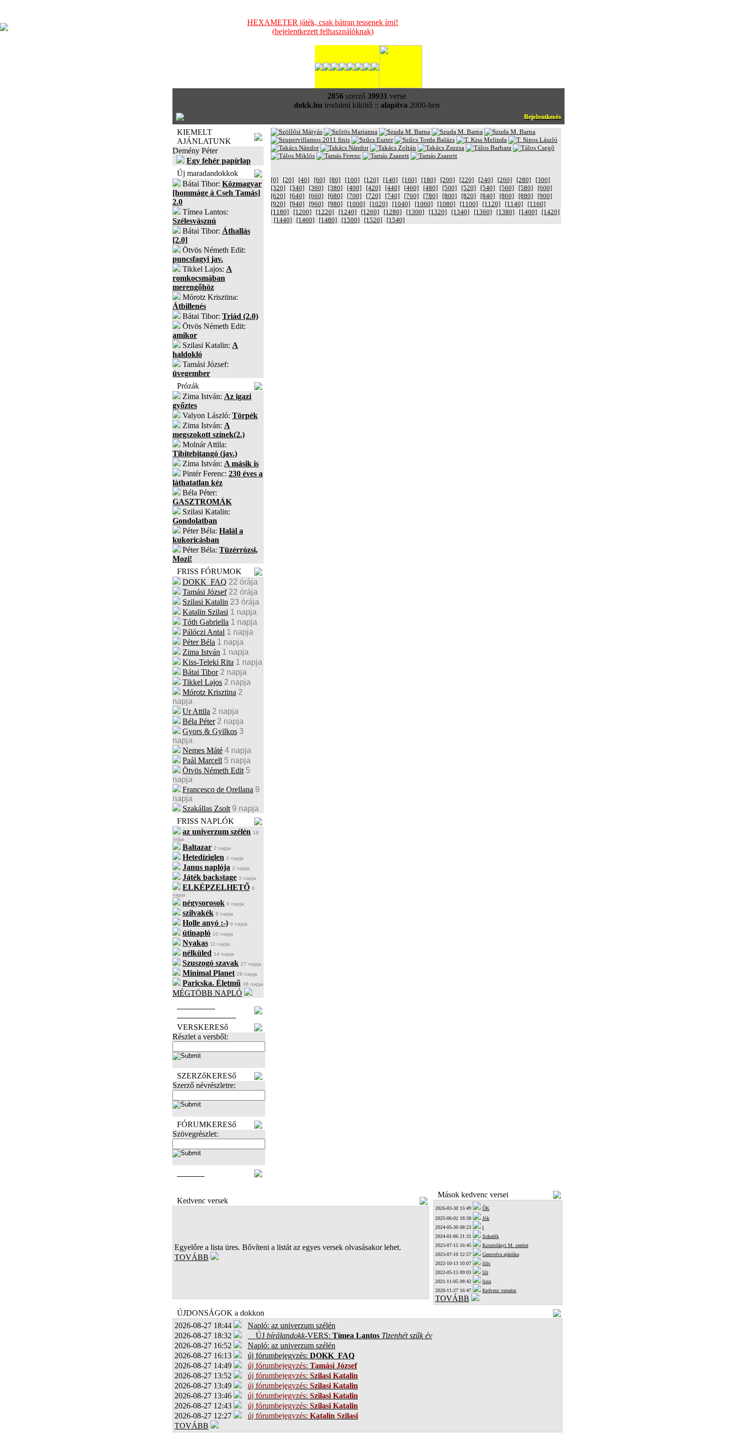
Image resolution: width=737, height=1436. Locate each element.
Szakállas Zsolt (206, 808)
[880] (525, 196)
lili (485, 1272)
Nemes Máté (202, 750)
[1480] (328, 220)
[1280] (393, 212)
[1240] (347, 212)
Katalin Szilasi (205, 612)
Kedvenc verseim (499, 1290)
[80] (334, 180)
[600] (544, 188)
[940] (297, 204)
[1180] (280, 212)
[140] (390, 180)
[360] (316, 188)
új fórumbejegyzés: (301, 1355)
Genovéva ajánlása (500, 1254)
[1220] (325, 212)
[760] (411, 196)
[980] (335, 204)
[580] (525, 188)
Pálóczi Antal (203, 632)
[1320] (438, 212)
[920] (278, 204)
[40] (303, 180)
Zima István (201, 652)
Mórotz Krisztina (209, 692)
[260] (504, 180)
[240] (485, 180)
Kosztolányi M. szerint (505, 1245)
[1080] (446, 204)
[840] (487, 196)
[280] (523, 180)
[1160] (536, 204)
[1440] (283, 220)
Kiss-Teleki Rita (208, 662)
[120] (371, 180)
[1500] (350, 220)
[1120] (491, 204)
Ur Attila (196, 711)
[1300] (415, 212)
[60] (319, 180)
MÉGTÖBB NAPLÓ (207, 993)
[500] (449, 188)
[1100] (469, 204)
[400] (354, 188)
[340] (297, 188)
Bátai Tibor (200, 672)
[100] (352, 180)
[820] (468, 196)
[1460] (305, 220)
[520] (468, 188)
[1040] (401, 204)
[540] (487, 188)
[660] (316, 196)
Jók (485, 1218)
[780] (430, 196)
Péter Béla (198, 642)
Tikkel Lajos (202, 682)
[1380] (505, 212)
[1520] (373, 220)
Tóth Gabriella (205, 622)
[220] (466, 180)
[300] (542, 180)
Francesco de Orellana (217, 789)
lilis (486, 1263)
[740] (392, 196)
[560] (506, 188)
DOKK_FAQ (204, 582)
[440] (392, 188)
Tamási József (204, 592)
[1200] (302, 212)
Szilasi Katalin (205, 602)
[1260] (370, 212)
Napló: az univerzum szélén (291, 1325)
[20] (288, 180)
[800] (449, 196)
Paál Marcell (202, 760)
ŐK (485, 1208)
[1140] (514, 204)
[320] (278, 188)
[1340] (460, 212)
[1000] (356, 204)
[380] (335, 188)
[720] (373, 196)
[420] (373, 188)
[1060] (424, 204)
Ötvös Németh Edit (213, 770)
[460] (411, 188)
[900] (544, 196)
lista (486, 1281)
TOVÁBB (191, 1257)
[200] (447, 180)
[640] (297, 196)
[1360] (483, 212)
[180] (428, 180)
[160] (409, 180)
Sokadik (490, 1236)
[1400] (528, 212)
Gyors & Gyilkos (209, 731)
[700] (354, 196)
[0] (274, 180)
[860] (506, 196)
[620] (278, 196)
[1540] (396, 220)
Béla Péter (198, 721)
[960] (316, 204)
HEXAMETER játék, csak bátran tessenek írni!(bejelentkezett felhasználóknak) (322, 27)
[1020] (379, 204)
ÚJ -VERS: (340, 1335)
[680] (335, 196)
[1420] (550, 212)
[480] (430, 188)
